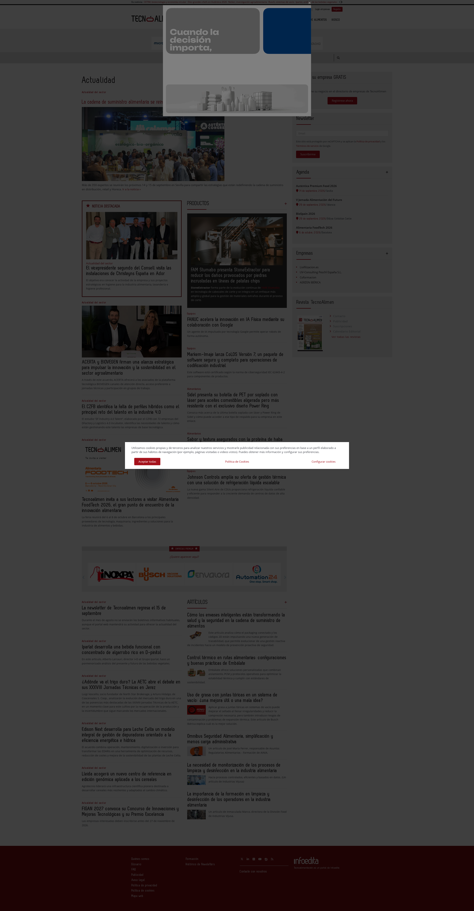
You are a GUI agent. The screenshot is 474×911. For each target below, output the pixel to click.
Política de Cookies (237, 461)
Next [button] (285, 577)
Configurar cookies (324, 461)
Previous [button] (84, 577)
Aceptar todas (147, 461)
